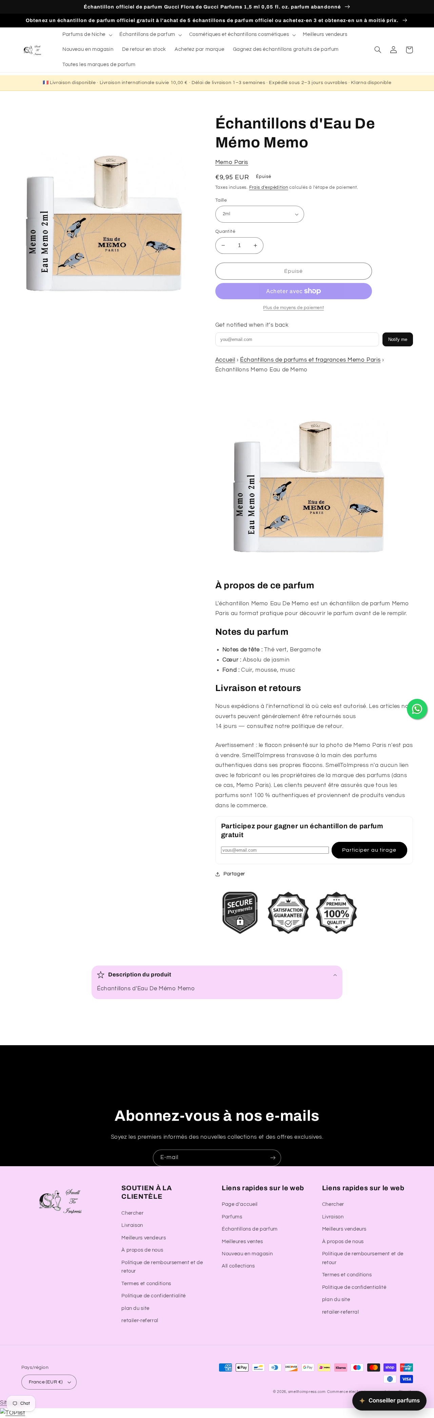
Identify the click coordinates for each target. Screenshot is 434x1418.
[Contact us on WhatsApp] (417, 709)
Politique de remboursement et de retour (162, 1267)
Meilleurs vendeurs (143, 1237)
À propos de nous (142, 1250)
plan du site (135, 1308)
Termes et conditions (146, 1283)
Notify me (397, 339)
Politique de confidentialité (153, 1295)
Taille (221, 200)
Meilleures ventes (242, 1241)
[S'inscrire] (273, 1158)
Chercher (132, 1213)
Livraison (132, 1225)
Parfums (232, 1216)
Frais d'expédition (268, 187)
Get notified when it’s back (252, 325)
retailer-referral (139, 1320)
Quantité (225, 231)
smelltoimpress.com (307, 1392)
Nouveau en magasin (247, 1253)
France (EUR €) (46, 1382)
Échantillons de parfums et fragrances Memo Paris (310, 360)
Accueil (225, 360)
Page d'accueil (240, 1204)
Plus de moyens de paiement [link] (293, 308)
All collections (238, 1266)
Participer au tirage (369, 850)
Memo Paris (231, 162)
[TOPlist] (12, 1413)
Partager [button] (234, 873)
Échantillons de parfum (250, 1229)
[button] (86, 34)
